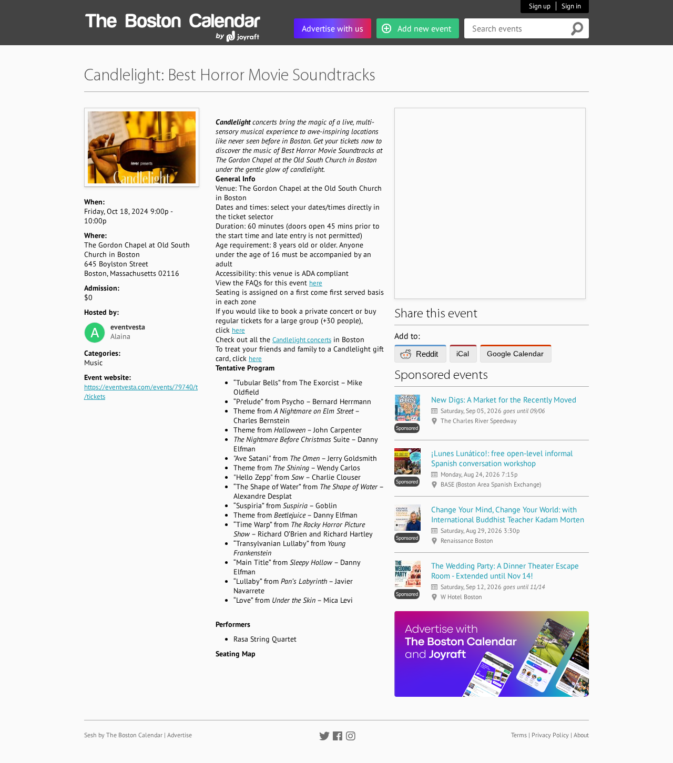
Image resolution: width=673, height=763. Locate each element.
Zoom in (141, 147)
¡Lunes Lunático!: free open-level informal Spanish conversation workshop (502, 458)
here (315, 283)
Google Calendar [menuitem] (515, 353)
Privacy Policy (550, 735)
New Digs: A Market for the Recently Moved (503, 400)
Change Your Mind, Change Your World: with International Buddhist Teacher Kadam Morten (507, 514)
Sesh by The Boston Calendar (123, 735)
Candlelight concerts (301, 339)
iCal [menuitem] (462, 353)
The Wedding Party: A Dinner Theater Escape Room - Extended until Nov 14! (505, 571)
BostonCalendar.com (172, 19)
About (581, 735)
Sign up (539, 6)
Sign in (571, 6)
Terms (519, 735)
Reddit (427, 353)
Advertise (179, 735)
